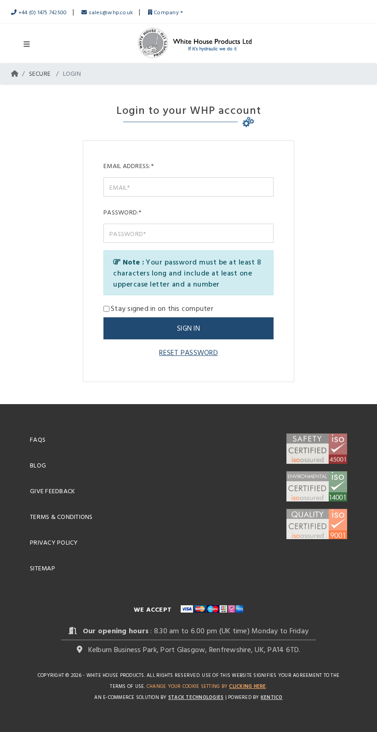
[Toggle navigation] (27, 43)
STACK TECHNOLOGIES (196, 697)
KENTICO (272, 697)
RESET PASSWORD (188, 352)
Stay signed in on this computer (162, 308)
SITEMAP (42, 568)
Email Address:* (128, 165)
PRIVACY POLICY (54, 542)
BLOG (38, 465)
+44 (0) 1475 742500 (42, 12)
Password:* (122, 212)
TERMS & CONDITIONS (61, 516)
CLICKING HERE (247, 686)
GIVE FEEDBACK (52, 491)
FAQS (38, 439)
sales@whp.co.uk (110, 12)
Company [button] (165, 12)
